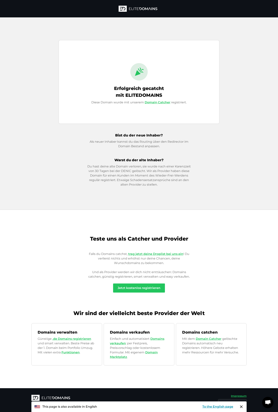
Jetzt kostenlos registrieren (139, 288)
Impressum (239, 396)
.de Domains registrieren (71, 339)
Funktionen (70, 352)
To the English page (217, 406)
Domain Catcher (157, 102)
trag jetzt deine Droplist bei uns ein (155, 254)
